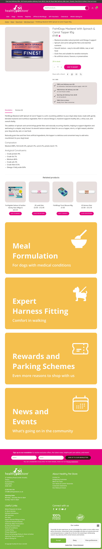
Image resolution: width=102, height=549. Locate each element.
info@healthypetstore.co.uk (14, 492)
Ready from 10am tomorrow (65, 101)
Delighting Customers (59, 479)
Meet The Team (57, 481)
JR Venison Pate (86, 205)
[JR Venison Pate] (86, 192)
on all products (67, 96)
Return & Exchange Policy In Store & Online (19, 534)
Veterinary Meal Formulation (14, 524)
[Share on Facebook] (67, 74)
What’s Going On (76, 17)
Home (7, 22)
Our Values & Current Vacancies (62, 484)
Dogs (13, 17)
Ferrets (20, 17)
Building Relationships (12, 526)
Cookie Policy (68, 545)
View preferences (91, 540)
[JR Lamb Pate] (39, 192)
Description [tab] (8, 110)
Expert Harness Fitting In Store (15, 519)
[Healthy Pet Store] (17, 9)
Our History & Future (59, 488)
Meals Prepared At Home (13, 509)
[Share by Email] (76, 74)
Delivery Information (12, 513)
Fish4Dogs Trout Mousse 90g (63, 205)
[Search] (87, 8)
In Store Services (10, 511)
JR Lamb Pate (39, 205)
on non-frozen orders (67, 91)
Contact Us (55, 477)
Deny (75, 540)
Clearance (64, 17)
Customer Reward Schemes (14, 522)
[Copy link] (81, 74)
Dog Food (19, 22)
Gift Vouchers (53, 17)
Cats (7, 17)
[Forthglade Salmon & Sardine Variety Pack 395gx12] (15, 192)
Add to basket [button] (15, 213)
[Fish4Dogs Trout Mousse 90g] (62, 192)
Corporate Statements (59, 486)
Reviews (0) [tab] (19, 110)
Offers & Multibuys (39, 17)
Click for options (39, 213)
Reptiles (28, 17)
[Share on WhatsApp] (72, 74)
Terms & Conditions (11, 528)
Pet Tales (8, 517)
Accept (58, 540)
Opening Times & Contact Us (14, 536)
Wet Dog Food (29, 22)
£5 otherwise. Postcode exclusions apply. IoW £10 (72, 85)
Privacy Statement (78, 545)
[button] (98, 526)
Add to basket (72, 67)
